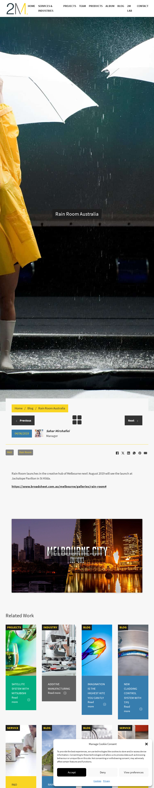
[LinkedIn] (128, 453)
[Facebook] (117, 453)
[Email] (145, 453)
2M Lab (129, 8)
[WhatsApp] (134, 453)
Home (31, 6)
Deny (103, 772)
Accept (72, 772)
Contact (142, 6)
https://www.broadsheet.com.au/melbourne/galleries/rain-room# (59, 486)
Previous (25, 420)
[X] (123, 453)
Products (96, 6)
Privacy (106, 781)
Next (131, 420)
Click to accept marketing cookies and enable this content (77, 556)
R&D (9, 452)
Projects (69, 6)
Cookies (97, 781)
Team (82, 6)
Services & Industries (45, 8)
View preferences (133, 772)
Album (110, 6)
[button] (146, 744)
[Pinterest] (140, 453)
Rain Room (25, 452)
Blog (120, 6)
